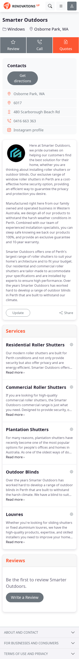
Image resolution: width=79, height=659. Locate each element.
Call (39, 48)
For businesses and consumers (31, 643)
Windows (16, 29)
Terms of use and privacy (26, 654)
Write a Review (24, 597)
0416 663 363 (25, 120)
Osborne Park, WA (51, 29)
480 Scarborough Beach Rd (37, 111)
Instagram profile (29, 130)
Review (13, 48)
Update (18, 313)
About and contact (21, 632)
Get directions (22, 78)
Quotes (66, 48)
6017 (18, 102)
